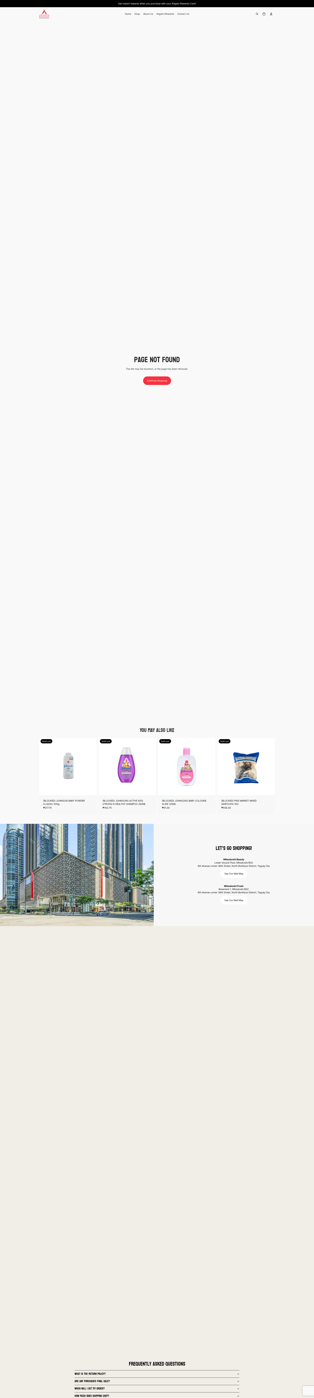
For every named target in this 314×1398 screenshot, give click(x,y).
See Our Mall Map (233, 873)
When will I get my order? (90, 1388)
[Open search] (257, 13)
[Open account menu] (271, 13)
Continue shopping (157, 380)
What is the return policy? (90, 1374)
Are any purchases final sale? (92, 1381)
